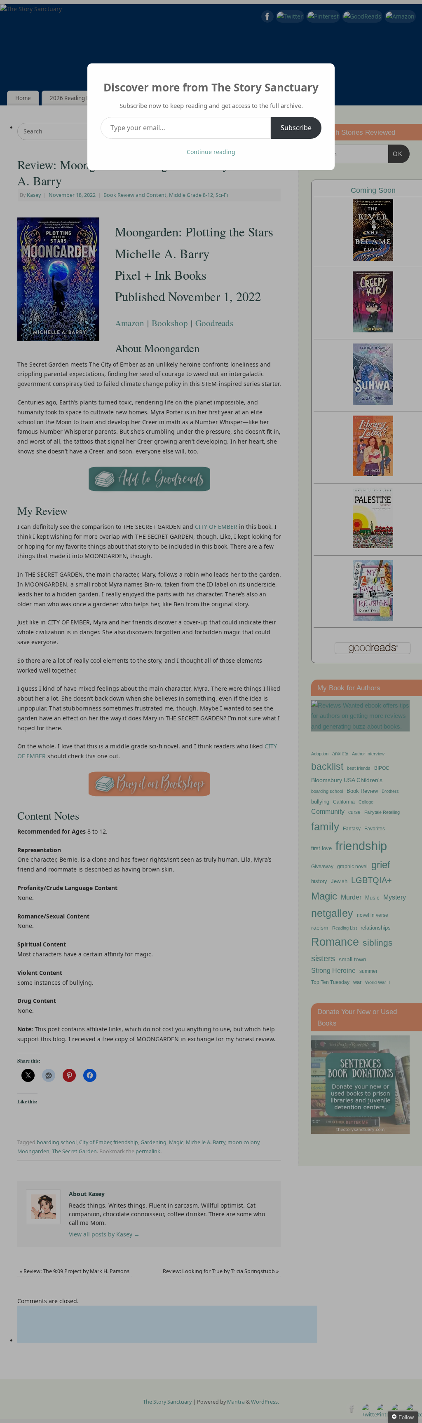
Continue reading (211, 152)
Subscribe (296, 127)
